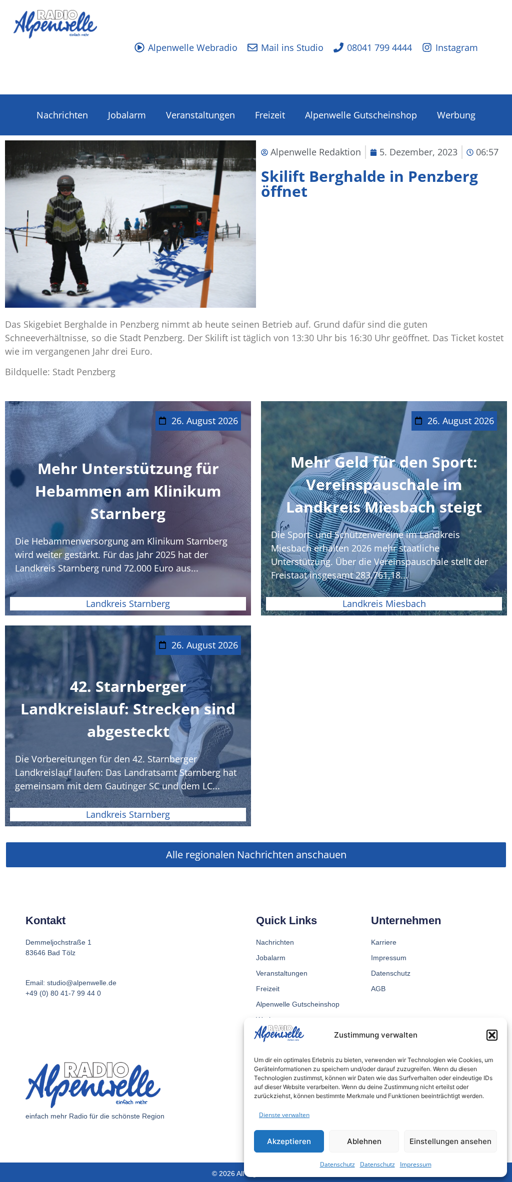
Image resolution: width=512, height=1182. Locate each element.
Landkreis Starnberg (128, 603)
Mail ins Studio (292, 47)
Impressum (416, 1164)
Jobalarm (127, 115)
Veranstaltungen (200, 115)
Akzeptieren (289, 1141)
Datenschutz (337, 1164)
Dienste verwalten (284, 1115)
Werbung (456, 115)
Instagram (457, 47)
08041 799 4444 (379, 47)
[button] (492, 1035)
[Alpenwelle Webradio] (139, 47)
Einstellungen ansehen (451, 1141)
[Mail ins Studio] (253, 47)
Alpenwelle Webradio (193, 47)
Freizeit (270, 115)
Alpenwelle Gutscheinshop (361, 115)
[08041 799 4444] (339, 47)
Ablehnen (364, 1141)
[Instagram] (427, 47)
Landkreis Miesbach (384, 603)
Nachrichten (62, 115)
